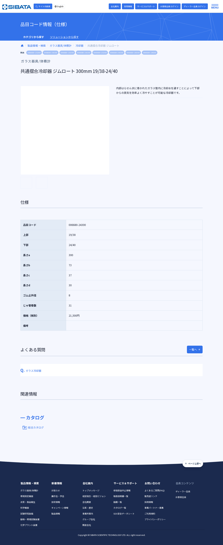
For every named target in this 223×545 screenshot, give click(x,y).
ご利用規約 (149, 513)
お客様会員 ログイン (169, 6)
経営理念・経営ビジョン (94, 496)
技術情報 (55, 502)
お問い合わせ (152, 483)
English (60, 6)
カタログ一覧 (119, 507)
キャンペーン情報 (59, 507)
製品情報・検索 (36, 45)
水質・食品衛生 (27, 502)
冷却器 (79, 45)
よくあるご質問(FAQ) (154, 490)
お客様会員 (180, 497)
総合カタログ (36, 427)
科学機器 (24, 507)
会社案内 (115, 6)
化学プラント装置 (28, 525)
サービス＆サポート (146, 6)
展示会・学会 (57, 496)
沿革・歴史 (87, 507)
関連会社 (86, 525)
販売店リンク (150, 496)
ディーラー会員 (182, 491)
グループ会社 (88, 519)
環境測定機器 (26, 496)
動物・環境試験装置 (30, 519)
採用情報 (128, 6)
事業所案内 (87, 513)
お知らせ (55, 490)
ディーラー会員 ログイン (195, 6)
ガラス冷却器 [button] (30, 371)
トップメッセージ (90, 490)
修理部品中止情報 (121, 490)
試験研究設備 (26, 513)
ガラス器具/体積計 (61, 45)
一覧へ (193, 349)
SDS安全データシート (124, 513)
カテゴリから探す (33, 37)
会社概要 (86, 502)
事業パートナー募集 (154, 507)
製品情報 (55, 513)
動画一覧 (117, 502)
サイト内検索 (44, 6)
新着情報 (57, 483)
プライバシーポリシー (155, 519)
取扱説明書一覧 (120, 496)
